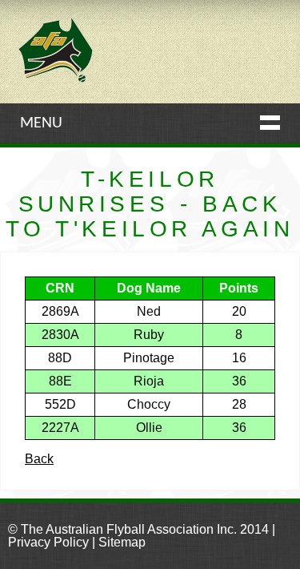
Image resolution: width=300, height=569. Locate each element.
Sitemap (122, 542)
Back (39, 459)
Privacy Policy (48, 542)
